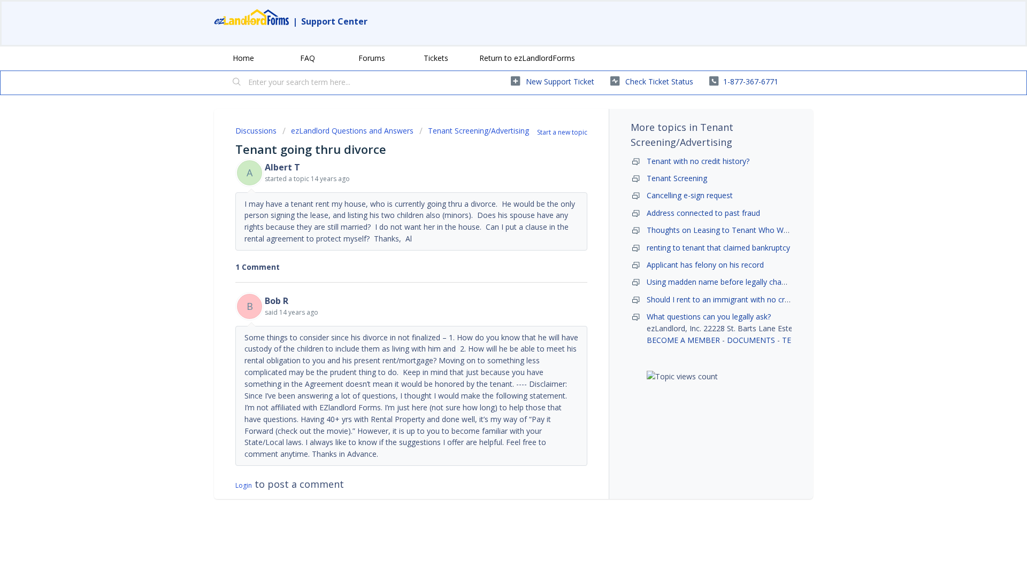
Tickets (436, 58)
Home (243, 58)
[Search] (237, 82)
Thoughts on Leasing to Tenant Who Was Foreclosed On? (747, 230)
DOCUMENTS (751, 340)
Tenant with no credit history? (698, 161)
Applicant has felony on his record (705, 265)
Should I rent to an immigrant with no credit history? (736, 299)
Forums (371, 58)
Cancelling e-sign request (690, 195)
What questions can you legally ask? (709, 316)
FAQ (307, 58)
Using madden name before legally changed (723, 282)
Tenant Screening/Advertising (478, 131)
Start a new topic (562, 132)
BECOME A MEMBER (683, 340)
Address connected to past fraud (703, 213)
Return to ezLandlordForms (527, 58)
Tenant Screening (677, 178)
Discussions (256, 131)
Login (243, 485)
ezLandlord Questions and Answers (352, 131)
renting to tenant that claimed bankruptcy (718, 248)
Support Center (334, 21)
